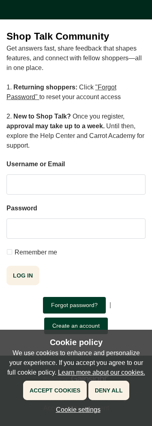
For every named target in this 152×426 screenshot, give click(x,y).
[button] (76, 409)
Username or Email (35, 164)
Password (21, 208)
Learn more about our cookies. (101, 372)
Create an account (76, 325)
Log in (23, 275)
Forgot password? (74, 305)
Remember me (36, 252)
